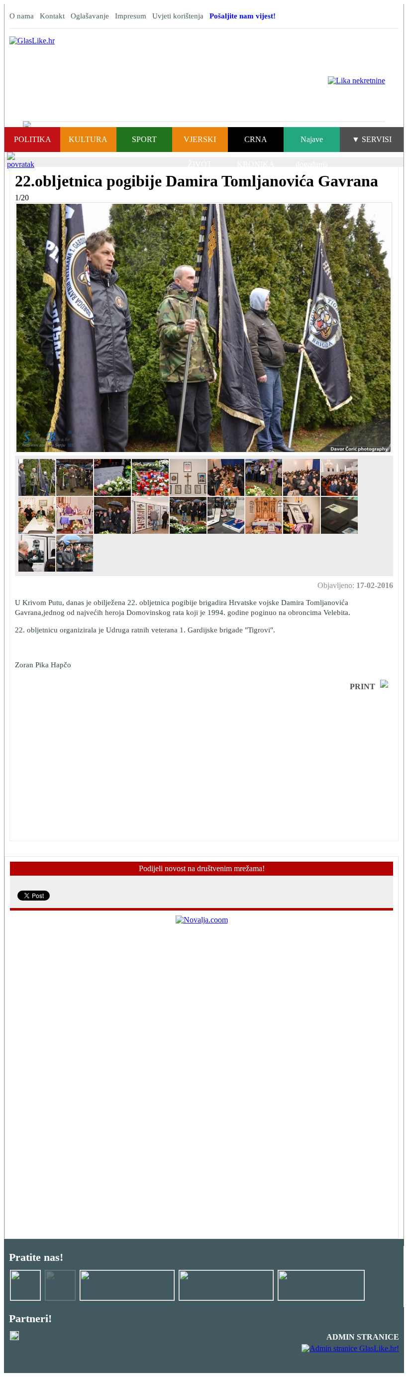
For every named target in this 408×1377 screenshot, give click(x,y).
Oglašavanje (90, 16)
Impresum (130, 16)
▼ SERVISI (372, 139)
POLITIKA (32, 139)
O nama (21, 16)
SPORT (144, 139)
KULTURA (88, 139)
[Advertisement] (94, 766)
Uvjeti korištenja (178, 16)
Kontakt (52, 16)
